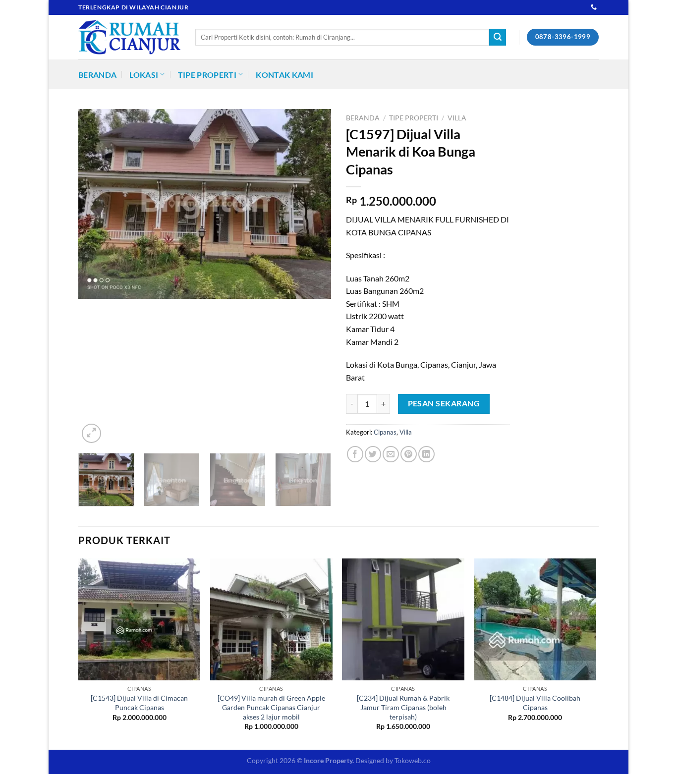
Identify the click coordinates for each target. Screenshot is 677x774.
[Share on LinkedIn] (426, 454)
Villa (457, 118)
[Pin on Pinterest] (408, 454)
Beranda (97, 74)
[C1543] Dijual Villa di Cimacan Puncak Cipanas (139, 703)
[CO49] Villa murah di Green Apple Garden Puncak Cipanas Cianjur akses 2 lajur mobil (271, 707)
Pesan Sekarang (444, 403)
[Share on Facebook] (355, 454)
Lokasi (143, 74)
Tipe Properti (207, 74)
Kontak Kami (284, 74)
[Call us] (594, 7)
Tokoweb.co (413, 760)
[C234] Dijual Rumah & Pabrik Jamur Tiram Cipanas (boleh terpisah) (403, 707)
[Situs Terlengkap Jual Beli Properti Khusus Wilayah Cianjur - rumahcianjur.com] (129, 37)
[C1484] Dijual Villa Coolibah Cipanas (535, 703)
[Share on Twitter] (373, 454)
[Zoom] (91, 433)
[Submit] (497, 37)
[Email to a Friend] (391, 454)
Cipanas (385, 432)
